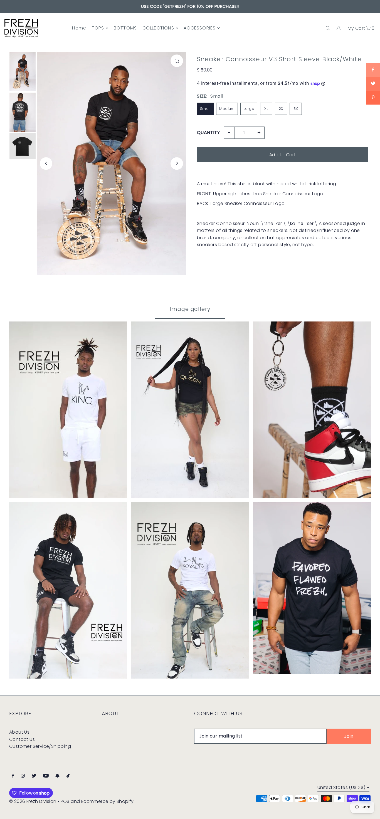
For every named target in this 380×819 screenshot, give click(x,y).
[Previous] (46, 163)
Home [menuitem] (79, 28)
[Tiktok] (68, 776)
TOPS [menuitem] (98, 28)
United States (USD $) (341, 788)
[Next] (177, 163)
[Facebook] (13, 776)
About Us (19, 732)
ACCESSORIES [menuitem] (200, 28)
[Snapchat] (57, 776)
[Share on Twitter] (373, 84)
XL (266, 108)
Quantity (208, 132)
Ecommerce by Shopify (107, 801)
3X (295, 108)
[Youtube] (46, 776)
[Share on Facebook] (373, 70)
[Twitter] (33, 776)
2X (281, 108)
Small (205, 108)
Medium (227, 108)
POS (65, 801)
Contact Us (22, 739)
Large (248, 108)
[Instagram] (23, 776)
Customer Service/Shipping (40, 746)
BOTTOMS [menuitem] (125, 28)
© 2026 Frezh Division (32, 801)
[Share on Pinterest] (373, 98)
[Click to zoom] (177, 61)
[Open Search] (327, 28)
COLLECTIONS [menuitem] (158, 28)
